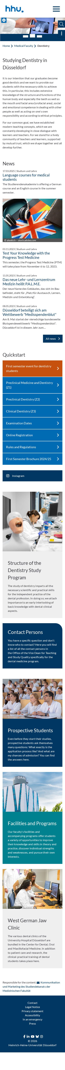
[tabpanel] (32, 26)
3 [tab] (39, 36)
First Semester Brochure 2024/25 (28, 458)
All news (51, 338)
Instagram (18, 475)
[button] (61, 24)
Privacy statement (32, 1010)
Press (32, 1023)
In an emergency (32, 1019)
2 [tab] (32, 35)
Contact (32, 1002)
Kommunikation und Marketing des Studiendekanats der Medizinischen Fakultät (31, 986)
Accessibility (32, 1014)
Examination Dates (19, 423)
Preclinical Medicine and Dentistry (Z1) (29, 384)
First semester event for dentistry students (28, 368)
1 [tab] (25, 36)
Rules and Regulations (21, 447)
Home (6, 45)
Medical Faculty (23, 45)
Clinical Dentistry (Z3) (21, 411)
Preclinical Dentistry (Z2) (23, 399)
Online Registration (19, 435)
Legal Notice (32, 1006)
